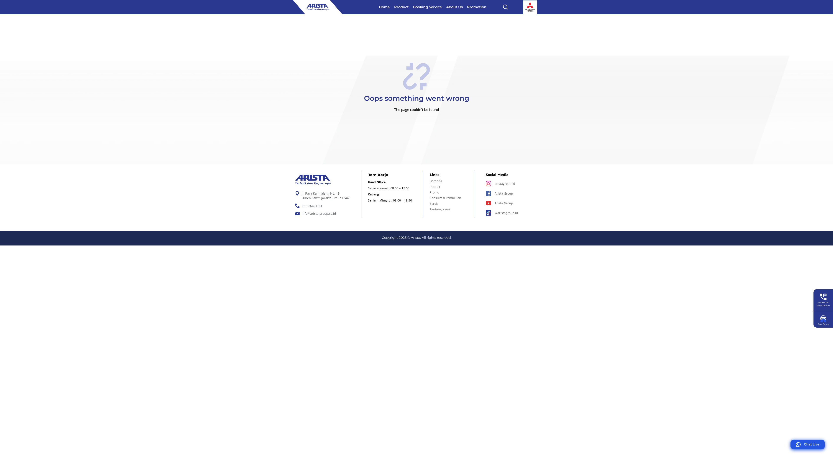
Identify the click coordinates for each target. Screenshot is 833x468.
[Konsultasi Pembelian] (823, 297)
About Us (454, 7)
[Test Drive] (823, 318)
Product (401, 7)
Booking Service (427, 7)
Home (384, 7)
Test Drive (823, 324)
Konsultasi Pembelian (823, 304)
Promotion (476, 7)
